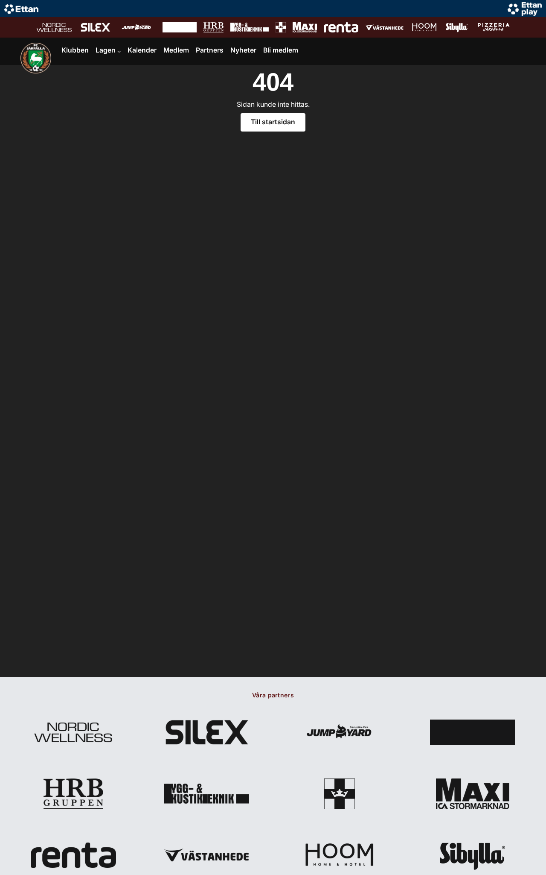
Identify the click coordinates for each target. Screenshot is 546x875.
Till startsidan (273, 122)
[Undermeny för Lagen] (119, 51)
